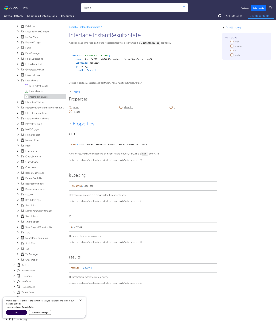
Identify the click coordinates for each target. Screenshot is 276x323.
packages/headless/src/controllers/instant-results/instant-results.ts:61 (110, 241)
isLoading (81, 63)
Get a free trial (258, 8)
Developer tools (260, 15)
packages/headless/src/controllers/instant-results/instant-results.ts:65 (110, 282)
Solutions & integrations (42, 15)
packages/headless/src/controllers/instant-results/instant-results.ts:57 (110, 82)
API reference (234, 15)
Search (73, 26)
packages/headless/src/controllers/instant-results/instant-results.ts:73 (110, 159)
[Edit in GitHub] (219, 15)
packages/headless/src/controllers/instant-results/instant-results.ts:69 (110, 200)
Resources (67, 15)
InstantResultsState (89, 26)
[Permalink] (91, 99)
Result (91, 70)
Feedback (245, 8)
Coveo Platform (13, 15)
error (79, 59)
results (80, 70)
